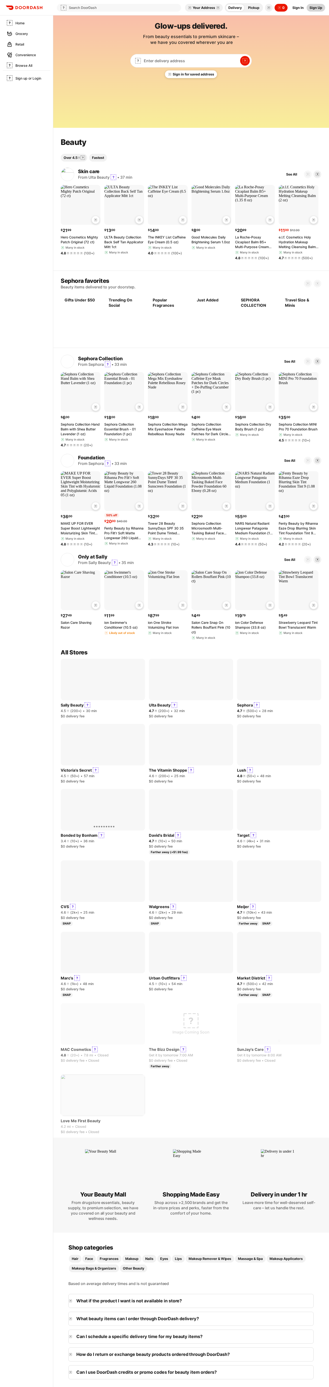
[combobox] (190, 60)
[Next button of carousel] (317, 188)
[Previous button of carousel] (308, 188)
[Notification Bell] (269, 8)
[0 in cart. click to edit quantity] (95, 233)
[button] (268, 8)
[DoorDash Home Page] (24, 8)
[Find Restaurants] (245, 61)
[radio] (235, 8)
